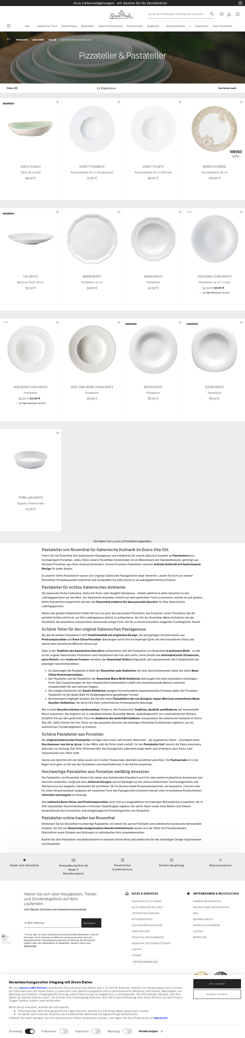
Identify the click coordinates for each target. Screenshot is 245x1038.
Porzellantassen (176, 828)
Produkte (22, 39)
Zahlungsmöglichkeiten (147, 925)
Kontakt (137, 949)
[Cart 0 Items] (237, 14)
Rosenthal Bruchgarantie (148, 937)
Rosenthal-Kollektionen (115, 560)
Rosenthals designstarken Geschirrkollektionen (100, 828)
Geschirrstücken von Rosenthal (78, 709)
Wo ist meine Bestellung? (147, 907)
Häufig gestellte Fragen (147, 901)
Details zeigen (148, 1031)
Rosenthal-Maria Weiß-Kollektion (118, 678)
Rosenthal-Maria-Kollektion (166, 617)
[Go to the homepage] (121, 14)
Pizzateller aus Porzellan (147, 613)
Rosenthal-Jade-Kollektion (118, 670)
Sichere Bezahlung (171, 865)
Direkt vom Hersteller (24, 865)
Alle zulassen (217, 983)
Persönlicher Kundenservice (122, 867)
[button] (26, 27)
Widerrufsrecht (203, 919)
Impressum (199, 937)
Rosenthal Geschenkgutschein (151, 943)
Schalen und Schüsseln (79, 832)
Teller (52, 39)
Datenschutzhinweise (206, 925)
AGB (195, 913)
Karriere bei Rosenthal (207, 901)
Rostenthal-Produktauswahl (59, 580)
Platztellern (49, 832)
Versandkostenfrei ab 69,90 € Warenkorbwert (73, 869)
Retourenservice (221, 865)
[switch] (63, 1031)
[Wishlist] (57, 103)
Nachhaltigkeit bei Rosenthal (211, 907)
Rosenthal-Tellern (119, 659)
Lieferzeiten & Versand (146, 913)
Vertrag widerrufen (145, 961)
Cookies (198, 931)
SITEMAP (136, 955)
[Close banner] (240, 3)
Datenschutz (30, 946)
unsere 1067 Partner (33, 988)
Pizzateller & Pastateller (76, 40)
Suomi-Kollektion (94, 691)
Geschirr (38, 39)
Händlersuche (141, 931)
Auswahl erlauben (217, 994)
